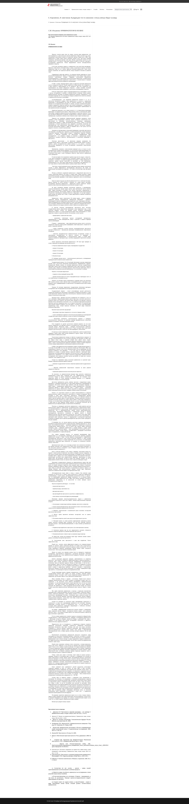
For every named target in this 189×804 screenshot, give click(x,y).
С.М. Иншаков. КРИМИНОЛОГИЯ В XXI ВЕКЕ (65, 30)
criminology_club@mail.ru (135, 1)
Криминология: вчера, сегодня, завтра (81, 9)
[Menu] (141, 9)
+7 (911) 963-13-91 (124, 1)
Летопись (102, 9)
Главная (66, 9)
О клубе (95, 9)
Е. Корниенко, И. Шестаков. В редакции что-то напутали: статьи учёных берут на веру (82, 18)
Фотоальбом (109, 9)
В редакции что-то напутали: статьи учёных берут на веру (78, 22)
